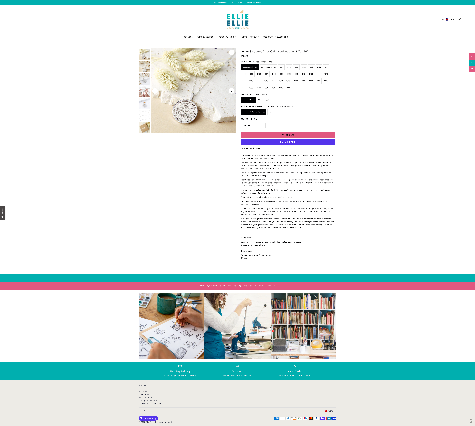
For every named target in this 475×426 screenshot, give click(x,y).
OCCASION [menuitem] (188, 37)
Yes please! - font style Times (253, 112)
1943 (266, 81)
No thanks (273, 112)
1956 (274, 74)
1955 (281, 74)
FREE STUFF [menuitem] (268, 37)
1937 (311, 81)
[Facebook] (140, 411)
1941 (281, 81)
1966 (289, 67)
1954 (289, 74)
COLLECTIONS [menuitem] (281, 37)
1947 (244, 81)
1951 (303, 74)
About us (143, 391)
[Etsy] (149, 411)
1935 (326, 81)
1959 (251, 74)
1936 (318, 81)
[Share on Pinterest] (472, 69)
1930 (273, 88)
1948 (326, 74)
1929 (281, 88)
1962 (319, 67)
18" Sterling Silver (264, 100)
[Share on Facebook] (472, 56)
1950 (311, 74)
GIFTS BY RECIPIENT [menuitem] (206, 37)
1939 (296, 81)
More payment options (251, 148)
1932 (259, 88)
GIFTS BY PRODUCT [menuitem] (250, 37)
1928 (288, 88)
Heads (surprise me (249, 67)
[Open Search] (439, 19)
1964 (304, 67)
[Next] (231, 91)
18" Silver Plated (248, 100)
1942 (274, 81)
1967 (281, 67)
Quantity (245, 125)
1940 (288, 81)
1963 (311, 67)
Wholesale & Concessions (151, 403)
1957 (266, 74)
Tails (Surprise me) (268, 67)
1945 (259, 81)
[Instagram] (144, 411)
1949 (319, 74)
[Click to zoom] (231, 52)
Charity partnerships (148, 400)
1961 (326, 67)
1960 (244, 74)
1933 (251, 88)
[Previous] (155, 91)
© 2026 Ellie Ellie (146, 422)
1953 (296, 74)
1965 (296, 67)
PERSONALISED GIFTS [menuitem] (228, 37)
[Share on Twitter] (472, 63)
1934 (244, 88)
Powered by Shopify (164, 422)
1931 (266, 88)
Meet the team (145, 397)
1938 (303, 81)
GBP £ (451, 19)
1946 (251, 81)
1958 (259, 74)
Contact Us (144, 394)
